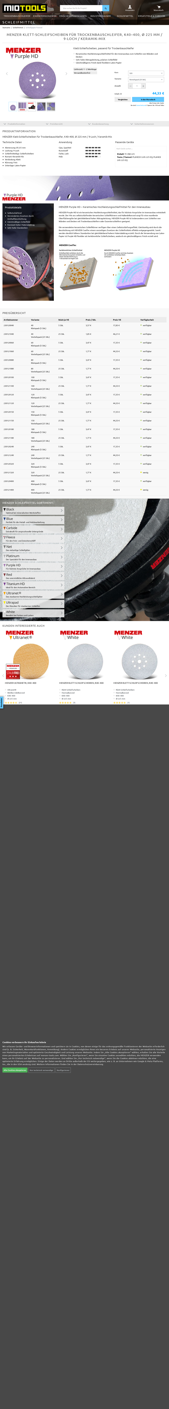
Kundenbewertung (100, 124)
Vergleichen (123, 99)
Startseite (6, 27)
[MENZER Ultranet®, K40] (30, 655)
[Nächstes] (66, 73)
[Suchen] (105, 8)
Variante (118, 78)
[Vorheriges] (7, 73)
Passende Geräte (124, 142)
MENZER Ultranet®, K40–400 (20, 682)
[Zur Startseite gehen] (24, 8)
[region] (36, 79)
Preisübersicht (56, 124)
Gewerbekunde (141, 105)
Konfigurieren (63, 1070)
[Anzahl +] (143, 86)
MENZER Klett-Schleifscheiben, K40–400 (81, 682)
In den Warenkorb (148, 99)
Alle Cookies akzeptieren (15, 1070)
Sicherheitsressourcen (144, 124)
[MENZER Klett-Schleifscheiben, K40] (84, 655)
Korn (116, 72)
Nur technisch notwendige (41, 1070)
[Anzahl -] (130, 86)
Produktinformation (16, 124)
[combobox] (81, 8)
